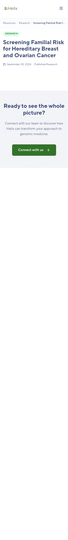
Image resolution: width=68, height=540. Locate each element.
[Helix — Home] (11, 8)
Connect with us (30, 150)
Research (24, 23)
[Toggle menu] (61, 8)
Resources (9, 23)
